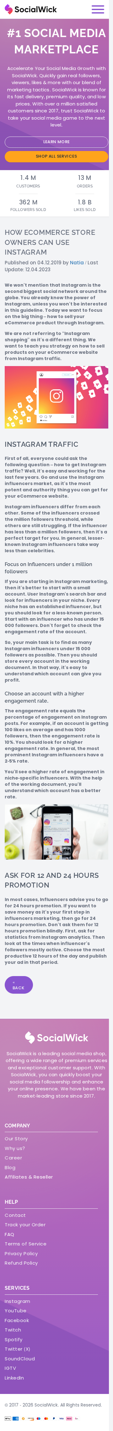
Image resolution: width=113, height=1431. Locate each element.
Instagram (17, 1301)
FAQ (9, 1234)
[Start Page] (31, 9)
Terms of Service (25, 1243)
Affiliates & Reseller (29, 1177)
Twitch (13, 1329)
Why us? (15, 1148)
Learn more (56, 142)
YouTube (16, 1310)
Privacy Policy (21, 1253)
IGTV (10, 1368)
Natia (77, 262)
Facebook (17, 1320)
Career (13, 1157)
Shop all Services (56, 156)
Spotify (14, 1339)
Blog (10, 1167)
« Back (18, 985)
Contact (15, 1215)
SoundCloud (20, 1358)
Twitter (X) (17, 1349)
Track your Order (25, 1224)
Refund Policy (21, 1263)
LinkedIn (14, 1377)
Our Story (16, 1138)
